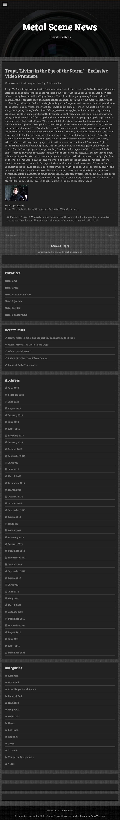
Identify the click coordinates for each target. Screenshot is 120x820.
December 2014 (16, 483)
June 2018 (13, 421)
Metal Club (11, 280)
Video (11, 763)
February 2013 (16, 537)
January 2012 (15, 611)
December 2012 (16, 550)
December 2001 (16, 652)
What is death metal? (20, 351)
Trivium (13, 750)
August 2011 (14, 632)
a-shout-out (79, 216)
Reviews (13, 729)
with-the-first (90, 220)
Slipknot (13, 736)
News (24, 216)
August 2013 (14, 516)
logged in (56, 251)
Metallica (13, 716)
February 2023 (16, 394)
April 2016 (14, 428)
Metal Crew (11, 287)
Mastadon (13, 702)
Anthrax (13, 675)
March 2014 (14, 489)
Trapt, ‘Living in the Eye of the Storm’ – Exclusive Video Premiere (41, 209)
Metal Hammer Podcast (18, 294)
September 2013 (16, 510)
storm (70, 220)
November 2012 (16, 557)
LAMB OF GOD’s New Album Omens (27, 358)
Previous (10, 235)
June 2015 (13, 469)
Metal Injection (13, 301)
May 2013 (13, 523)
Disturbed (13, 682)
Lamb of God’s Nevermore (22, 364)
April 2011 (14, 645)
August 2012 (14, 577)
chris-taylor (93, 216)
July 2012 (13, 584)
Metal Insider (12, 307)
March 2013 (14, 530)
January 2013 (15, 544)
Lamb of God (15, 696)
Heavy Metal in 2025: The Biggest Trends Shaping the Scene (41, 337)
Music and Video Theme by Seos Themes (83, 815)
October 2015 (15, 449)
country (105, 216)
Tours (11, 743)
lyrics (28, 220)
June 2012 (13, 591)
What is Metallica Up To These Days (28, 344)
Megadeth (13, 709)
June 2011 (13, 638)
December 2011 (16, 618)
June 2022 (13, 401)
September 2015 (16, 455)
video (77, 220)
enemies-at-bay (15, 220)
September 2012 (16, 571)
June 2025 (13, 388)
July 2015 (13, 462)
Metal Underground (16, 314)
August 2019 (14, 408)
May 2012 (13, 598)
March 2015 (14, 476)
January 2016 (15, 442)
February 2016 (16, 435)
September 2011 (16, 625)
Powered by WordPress (60, 810)
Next (112, 235)
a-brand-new (47, 216)
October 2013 (15, 503)
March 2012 (14, 605)
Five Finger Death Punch (22, 689)
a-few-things (64, 216)
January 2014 (15, 496)
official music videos (45, 220)
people (61, 220)
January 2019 (15, 415)
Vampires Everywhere (21, 757)
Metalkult (55, 83)
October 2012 (15, 564)
